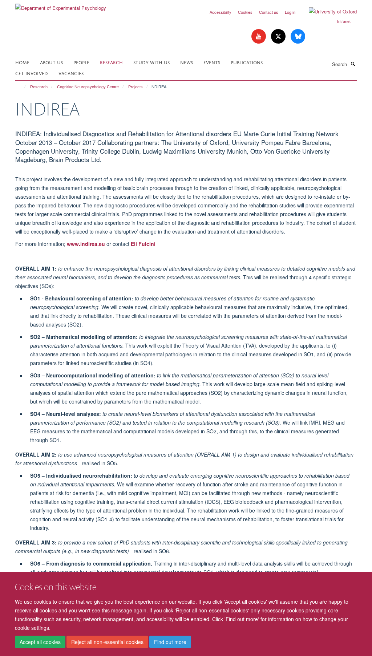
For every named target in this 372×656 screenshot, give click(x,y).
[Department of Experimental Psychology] (60, 5)
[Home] (22, 87)
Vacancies (71, 72)
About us (51, 61)
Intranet (344, 21)
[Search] (353, 64)
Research (111, 61)
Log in (290, 12)
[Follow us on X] (279, 36)
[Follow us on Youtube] (259, 36)
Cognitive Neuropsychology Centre (88, 87)
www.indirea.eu (86, 243)
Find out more (170, 641)
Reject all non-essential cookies (107, 641)
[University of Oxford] (327, 11)
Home (22, 61)
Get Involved (31, 72)
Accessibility (220, 12)
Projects (135, 87)
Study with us (151, 61)
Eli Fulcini (143, 243)
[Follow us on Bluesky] (298, 36)
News (186, 61)
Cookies (245, 12)
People (81, 61)
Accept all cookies (40, 641)
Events (211, 61)
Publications (247, 61)
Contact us (268, 12)
